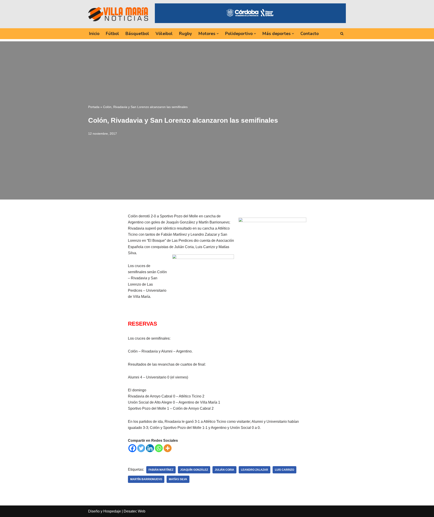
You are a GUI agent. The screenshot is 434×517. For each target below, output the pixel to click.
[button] (218, 34)
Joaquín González (194, 469)
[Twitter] (141, 448)
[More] (168, 448)
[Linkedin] (150, 448)
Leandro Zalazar (254, 469)
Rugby (185, 34)
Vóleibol (164, 34)
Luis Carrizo (284, 469)
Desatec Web (134, 511)
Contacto (309, 34)
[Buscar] (342, 33)
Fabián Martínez (161, 469)
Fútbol (112, 34)
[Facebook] (132, 448)
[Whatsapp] (159, 448)
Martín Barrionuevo (146, 479)
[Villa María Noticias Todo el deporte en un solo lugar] (118, 14)
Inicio (94, 34)
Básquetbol (137, 34)
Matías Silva (178, 479)
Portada (93, 107)
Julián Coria (224, 469)
